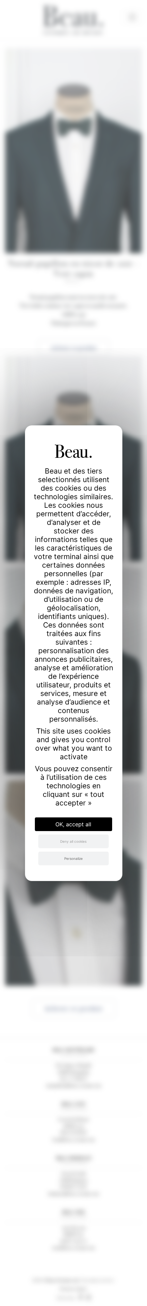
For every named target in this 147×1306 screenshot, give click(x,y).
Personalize (73, 858)
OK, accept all (73, 824)
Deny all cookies (73, 841)
